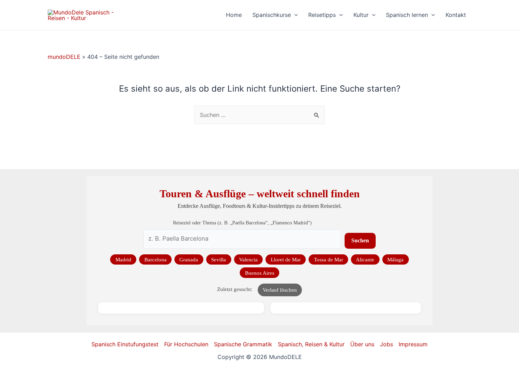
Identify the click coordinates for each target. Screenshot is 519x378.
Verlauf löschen (280, 290)
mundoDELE (64, 56)
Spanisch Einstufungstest (125, 344)
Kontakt (456, 14)
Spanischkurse (271, 14)
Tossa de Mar (328, 259)
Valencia (248, 259)
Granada (188, 259)
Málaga (395, 259)
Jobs (386, 344)
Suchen (360, 240)
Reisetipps (322, 14)
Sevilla (218, 259)
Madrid (123, 259)
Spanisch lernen (407, 14)
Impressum (413, 344)
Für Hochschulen (186, 344)
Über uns (362, 344)
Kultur (361, 14)
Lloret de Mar (286, 259)
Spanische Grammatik (243, 344)
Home (234, 14)
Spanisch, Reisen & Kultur (311, 344)
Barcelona (155, 259)
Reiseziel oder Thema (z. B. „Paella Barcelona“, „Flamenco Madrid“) (242, 222)
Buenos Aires (259, 273)
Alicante (365, 259)
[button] (294, 15)
